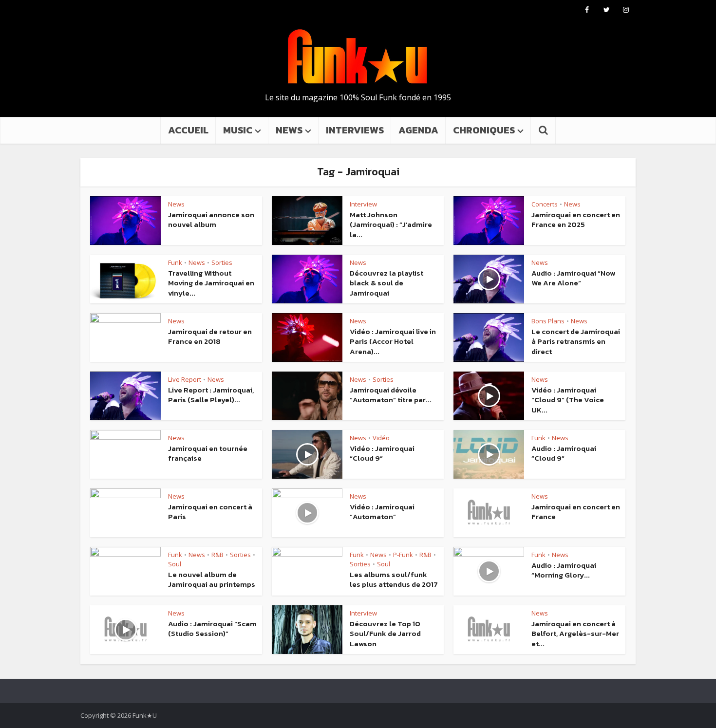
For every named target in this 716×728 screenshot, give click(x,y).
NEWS (289, 130)
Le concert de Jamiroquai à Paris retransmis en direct (575, 341)
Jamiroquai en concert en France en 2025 (575, 219)
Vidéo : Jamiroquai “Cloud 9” (382, 453)
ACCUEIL (188, 130)
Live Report (184, 379)
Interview (363, 204)
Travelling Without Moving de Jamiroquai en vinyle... (211, 283)
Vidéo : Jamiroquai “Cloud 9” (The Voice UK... (567, 399)
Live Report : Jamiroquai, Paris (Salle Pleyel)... (211, 394)
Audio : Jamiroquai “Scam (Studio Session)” (212, 628)
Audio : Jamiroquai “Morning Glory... (563, 570)
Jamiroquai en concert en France (575, 511)
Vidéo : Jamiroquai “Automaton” (382, 511)
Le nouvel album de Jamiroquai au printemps (211, 579)
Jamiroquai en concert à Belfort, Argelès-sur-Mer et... (575, 633)
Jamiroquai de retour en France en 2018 (210, 336)
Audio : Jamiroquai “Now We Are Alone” (573, 277)
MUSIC (237, 130)
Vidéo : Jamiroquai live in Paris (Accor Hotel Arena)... (393, 341)
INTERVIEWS (355, 130)
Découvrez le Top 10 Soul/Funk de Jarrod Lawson (385, 633)
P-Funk (403, 554)
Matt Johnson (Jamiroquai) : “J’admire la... (391, 224)
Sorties (221, 262)
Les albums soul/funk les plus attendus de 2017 (394, 579)
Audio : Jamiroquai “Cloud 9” (563, 453)
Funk (175, 262)
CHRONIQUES (484, 130)
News (176, 204)
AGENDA (418, 130)
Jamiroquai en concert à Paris (210, 511)
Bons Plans (548, 321)
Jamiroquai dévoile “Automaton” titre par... (391, 394)
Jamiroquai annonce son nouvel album (211, 219)
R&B (217, 554)
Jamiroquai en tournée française (207, 453)
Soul (174, 564)
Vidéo (381, 437)
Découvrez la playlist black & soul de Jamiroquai (386, 283)
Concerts (544, 204)
